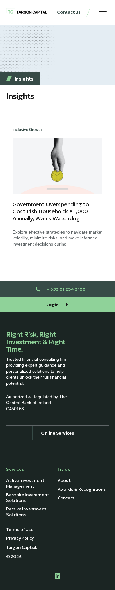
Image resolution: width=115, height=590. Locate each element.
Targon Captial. (21, 547)
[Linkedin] (58, 576)
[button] (103, 12)
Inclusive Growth (27, 130)
